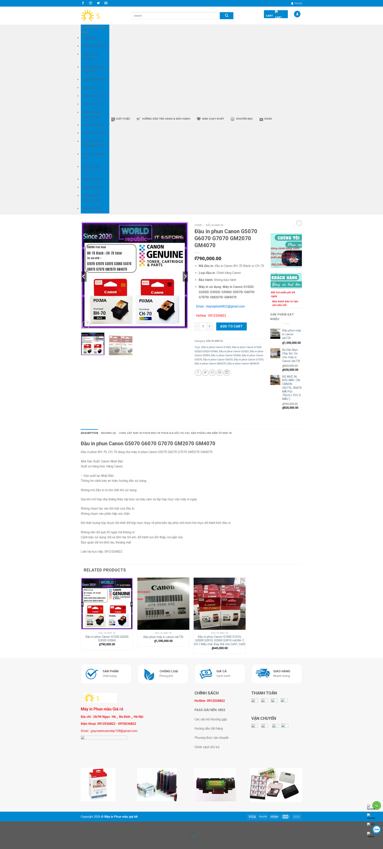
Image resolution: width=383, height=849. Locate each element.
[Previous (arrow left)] (4, 842)
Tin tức (298, 3)
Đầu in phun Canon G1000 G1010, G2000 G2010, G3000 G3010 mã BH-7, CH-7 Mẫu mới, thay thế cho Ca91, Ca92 (219, 640)
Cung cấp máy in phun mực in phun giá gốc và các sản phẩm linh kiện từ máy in (175, 432)
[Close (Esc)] (4, 825)
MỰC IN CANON (93, 125)
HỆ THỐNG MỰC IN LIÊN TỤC (94, 69)
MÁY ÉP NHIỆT (93, 179)
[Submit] (226, 15)
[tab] (89, 433)
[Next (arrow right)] (16, 842)
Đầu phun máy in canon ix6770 (163, 637)
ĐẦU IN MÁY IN (93, 208)
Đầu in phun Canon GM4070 (243, 363)
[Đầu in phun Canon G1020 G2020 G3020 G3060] (107, 604)
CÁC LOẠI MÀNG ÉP (94, 156)
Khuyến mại (244, 118)
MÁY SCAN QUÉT (95, 96)
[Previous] (88, 275)
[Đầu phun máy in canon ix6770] (163, 604)
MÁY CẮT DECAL (94, 133)
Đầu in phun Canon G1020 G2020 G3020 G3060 (107, 638)
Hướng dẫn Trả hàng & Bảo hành (166, 118)
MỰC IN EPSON (93, 187)
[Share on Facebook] (198, 372)
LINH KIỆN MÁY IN (94, 79)
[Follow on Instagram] (90, 3)
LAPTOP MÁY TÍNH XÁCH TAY (94, 143)
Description (89, 432)
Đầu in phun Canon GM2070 (210, 363)
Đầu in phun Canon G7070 (248, 359)
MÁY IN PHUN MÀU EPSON (92, 114)
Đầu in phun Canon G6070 (218, 359)
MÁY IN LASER (93, 104)
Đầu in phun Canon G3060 (226, 355)
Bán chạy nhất (213, 118)
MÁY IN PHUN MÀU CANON (92, 198)
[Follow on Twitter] (98, 3)
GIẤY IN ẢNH (91, 38)
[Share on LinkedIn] (227, 372)
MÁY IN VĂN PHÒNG (91, 56)
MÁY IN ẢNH (91, 87)
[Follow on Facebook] (83, 3)
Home (198, 225)
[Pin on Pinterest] (219, 372)
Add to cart (231, 326)
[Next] (181, 275)
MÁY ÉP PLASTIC (95, 46)
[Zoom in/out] (16, 825)
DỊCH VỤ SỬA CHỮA (92, 169)
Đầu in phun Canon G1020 (216, 347)
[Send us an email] (106, 3)
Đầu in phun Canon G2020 (234, 351)
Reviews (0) (108, 432)
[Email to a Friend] (212, 372)
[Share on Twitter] (205, 372)
